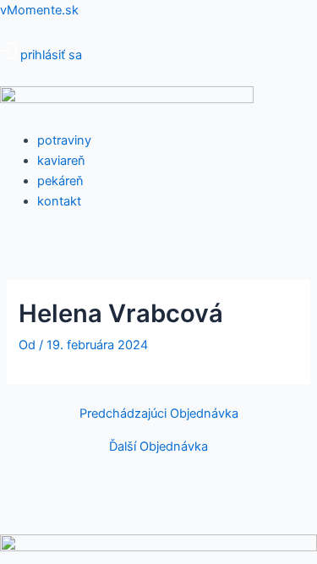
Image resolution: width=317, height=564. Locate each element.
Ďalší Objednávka (158, 447)
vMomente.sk (39, 10)
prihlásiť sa (51, 55)
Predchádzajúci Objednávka (158, 414)
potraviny (64, 140)
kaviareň (61, 160)
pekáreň (60, 181)
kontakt (59, 201)
